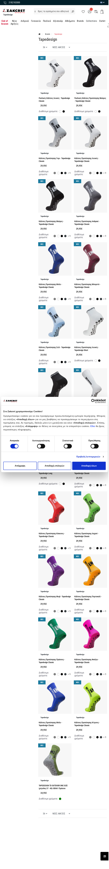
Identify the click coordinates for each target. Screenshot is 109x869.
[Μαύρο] (64, 111)
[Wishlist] (83, 11)
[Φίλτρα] (104, 856)
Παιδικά (47, 21)
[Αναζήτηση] (73, 11)
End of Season (4, 22)
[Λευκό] (60, 111)
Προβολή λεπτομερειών (88, 456)
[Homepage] (39, 34)
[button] (35, 11)
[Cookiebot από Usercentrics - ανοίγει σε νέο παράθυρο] (93, 401)
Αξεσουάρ (58, 21)
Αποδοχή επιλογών (54, 466)
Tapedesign (58, 34)
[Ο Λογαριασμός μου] (90, 11)
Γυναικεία (36, 21)
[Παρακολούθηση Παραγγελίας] (96, 11)
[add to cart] (102, 11)
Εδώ (93, 426)
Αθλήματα (70, 21)
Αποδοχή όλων (89, 466)
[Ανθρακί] (65, 173)
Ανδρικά (25, 21)
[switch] (41, 446)
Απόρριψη (20, 466)
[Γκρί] (55, 173)
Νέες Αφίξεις (14, 22)
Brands (80, 21)
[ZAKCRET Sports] (13, 10)
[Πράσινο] (60, 799)
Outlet (102, 21)
